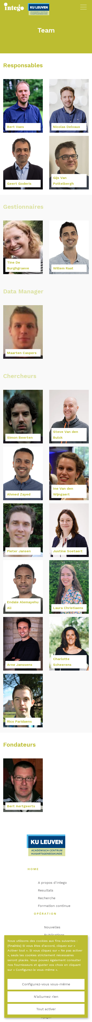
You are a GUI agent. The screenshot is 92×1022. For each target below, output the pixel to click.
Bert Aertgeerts (21, 806)
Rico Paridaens (19, 721)
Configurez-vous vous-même (46, 984)
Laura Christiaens (68, 608)
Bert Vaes (15, 127)
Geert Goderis (19, 184)
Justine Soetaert (68, 551)
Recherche (48, 898)
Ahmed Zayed (18, 494)
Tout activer (46, 1009)
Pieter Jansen (19, 551)
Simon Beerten (20, 437)
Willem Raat (63, 268)
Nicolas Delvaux (66, 127)
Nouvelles (54, 927)
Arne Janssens (19, 665)
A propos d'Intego (54, 883)
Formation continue (56, 906)
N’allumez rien (46, 997)
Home (35, 869)
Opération (47, 913)
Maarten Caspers (22, 353)
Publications (56, 935)
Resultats (47, 890)
